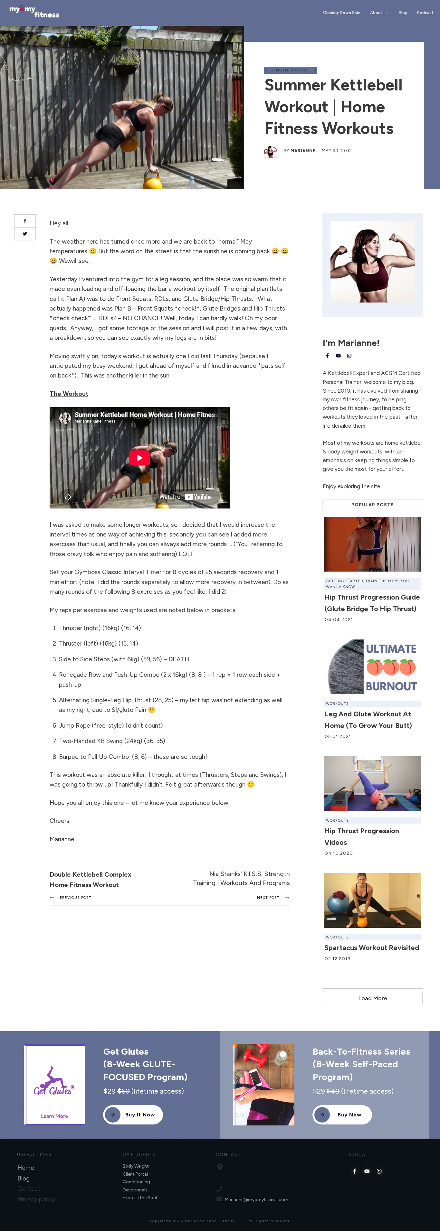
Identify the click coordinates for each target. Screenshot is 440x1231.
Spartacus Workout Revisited (371, 947)
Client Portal (135, 1174)
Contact (29, 1188)
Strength (276, 70)
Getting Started (344, 581)
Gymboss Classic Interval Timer (117, 572)
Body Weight (136, 1166)
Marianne (303, 150)
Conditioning (136, 1182)
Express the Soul (140, 1197)
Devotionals (135, 1190)
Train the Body (381, 581)
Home (25, 1167)
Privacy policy (36, 1199)
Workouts (303, 70)
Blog (23, 1178)
